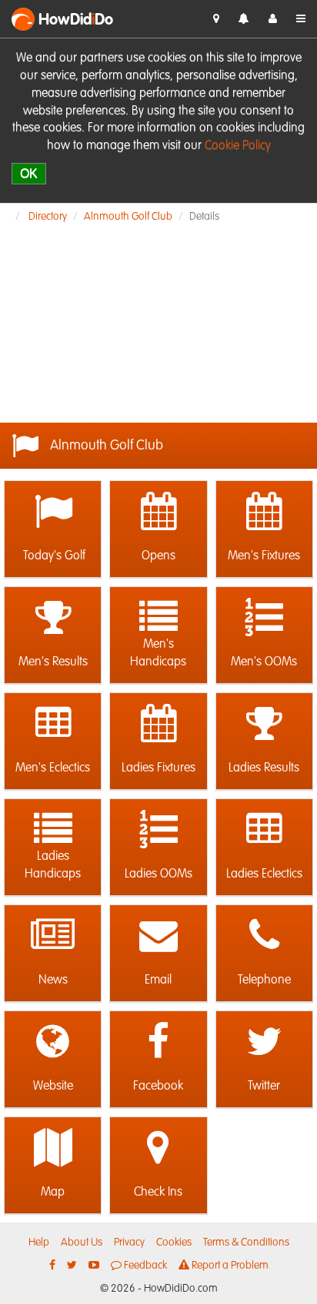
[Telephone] (264, 936)
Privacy (129, 1242)
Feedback (144, 1265)
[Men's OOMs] (264, 618)
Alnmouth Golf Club (128, 216)
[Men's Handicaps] (158, 618)
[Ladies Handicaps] (52, 830)
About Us (81, 1242)
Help (38, 1242)
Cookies (174, 1242)
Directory (47, 216)
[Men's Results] (52, 618)
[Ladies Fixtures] (158, 724)
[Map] (52, 1148)
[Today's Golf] (52, 512)
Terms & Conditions (246, 1242)
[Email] (158, 936)
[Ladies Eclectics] (264, 830)
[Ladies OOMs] (158, 830)
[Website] (52, 1042)
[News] (52, 936)
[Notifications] (244, 19)
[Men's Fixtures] (264, 512)
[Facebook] (158, 1042)
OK (29, 173)
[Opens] (158, 512)
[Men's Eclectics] (52, 724)
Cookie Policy (238, 146)
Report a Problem (229, 1265)
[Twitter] (264, 1042)
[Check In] (216, 19)
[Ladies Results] (264, 724)
